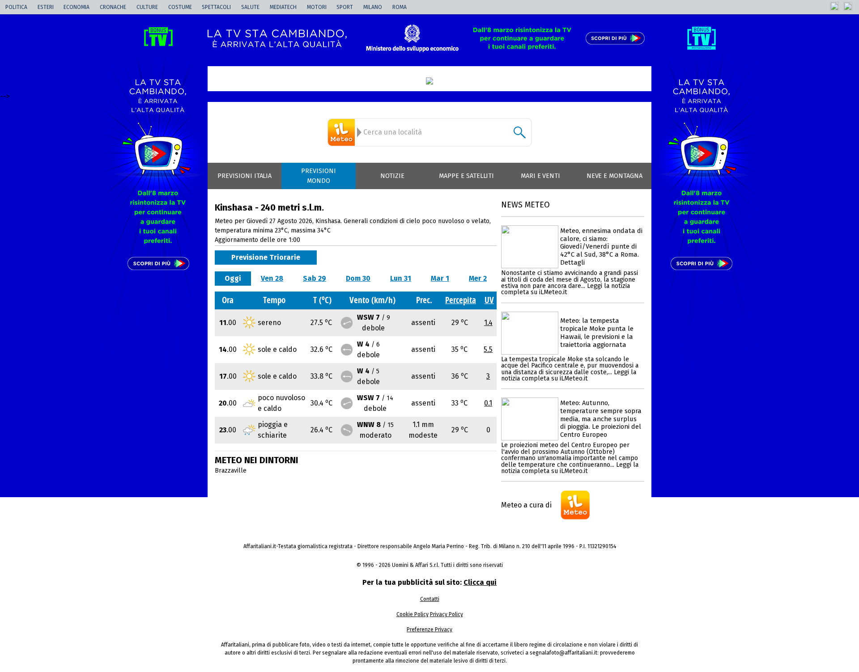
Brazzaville (231, 470)
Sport (344, 7)
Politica (16, 7)
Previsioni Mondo (318, 176)
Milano (372, 7)
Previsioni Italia (244, 176)
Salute (250, 7)
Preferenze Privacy (429, 629)
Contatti (429, 599)
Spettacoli (216, 7)
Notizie (392, 176)
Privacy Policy (446, 614)
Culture (147, 7)
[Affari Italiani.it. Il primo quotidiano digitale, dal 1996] (429, 81)
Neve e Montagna (614, 176)
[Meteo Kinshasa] (342, 132)
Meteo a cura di (526, 505)
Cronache (113, 7)
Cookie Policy (412, 614)
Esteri (46, 7)
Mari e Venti (541, 176)
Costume (180, 7)
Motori (317, 7)
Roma (399, 7)
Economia (76, 7)
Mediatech (283, 7)
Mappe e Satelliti (466, 176)
